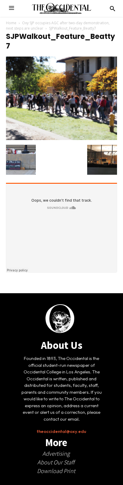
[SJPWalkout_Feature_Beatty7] (61, 139)
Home (11, 22)
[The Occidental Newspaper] (61, 8)
